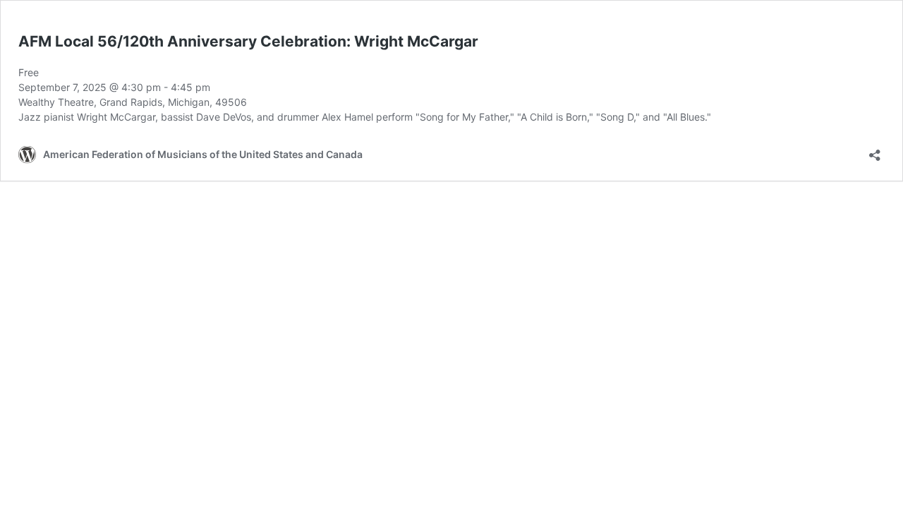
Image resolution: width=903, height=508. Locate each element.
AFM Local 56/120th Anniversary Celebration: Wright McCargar (248, 41)
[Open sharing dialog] (875, 151)
